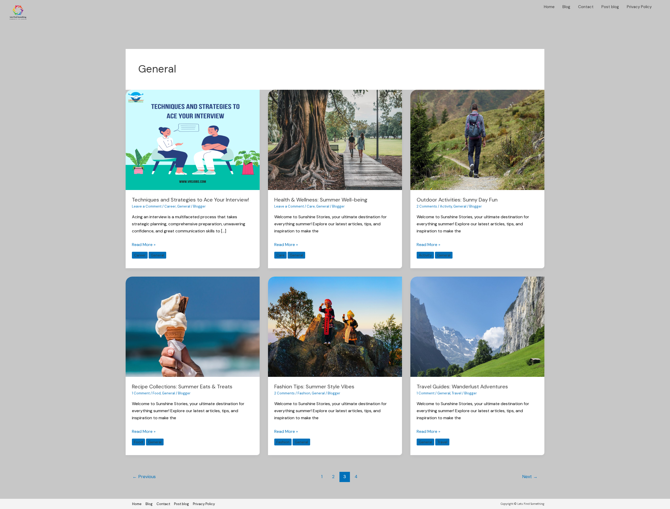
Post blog (610, 6)
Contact (586, 6)
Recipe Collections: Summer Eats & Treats (182, 386)
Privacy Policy (639, 6)
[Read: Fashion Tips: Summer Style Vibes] (335, 326)
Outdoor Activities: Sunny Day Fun (457, 199)
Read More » (143, 244)
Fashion (304, 393)
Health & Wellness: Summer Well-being (320, 199)
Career (170, 206)
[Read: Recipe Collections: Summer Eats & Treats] (193, 326)
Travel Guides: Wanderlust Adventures (462, 386)
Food (157, 393)
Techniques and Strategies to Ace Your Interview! (190, 199)
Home (549, 6)
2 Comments (427, 206)
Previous (144, 476)
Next (530, 476)
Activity (446, 206)
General (183, 206)
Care (311, 206)
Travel (456, 393)
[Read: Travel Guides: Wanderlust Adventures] (477, 326)
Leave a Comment (146, 206)
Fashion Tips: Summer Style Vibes (314, 386)
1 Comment (141, 393)
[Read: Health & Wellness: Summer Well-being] (335, 139)
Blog (566, 6)
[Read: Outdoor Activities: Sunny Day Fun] (477, 139)
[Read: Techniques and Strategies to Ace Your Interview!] (193, 139)
